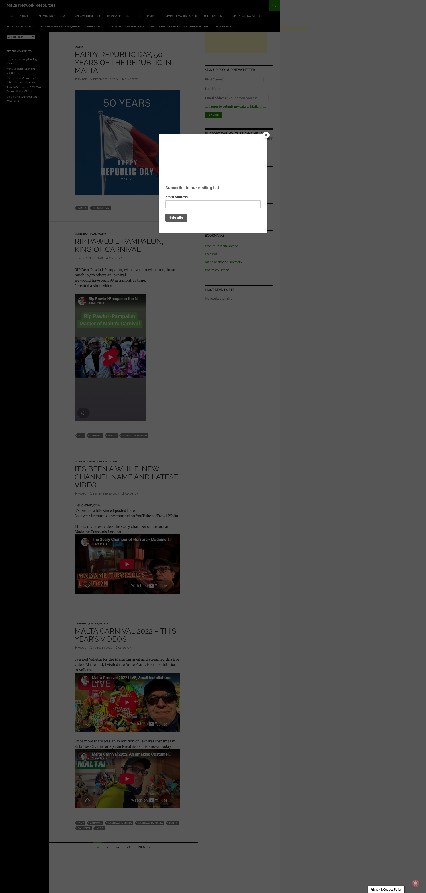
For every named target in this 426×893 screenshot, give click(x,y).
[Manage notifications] (415, 883)
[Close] (266, 135)
